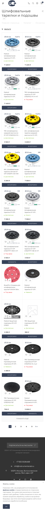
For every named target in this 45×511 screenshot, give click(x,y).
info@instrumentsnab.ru (24, 466)
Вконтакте (14, 479)
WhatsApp (31, 479)
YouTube (25, 479)
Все (36, 426)
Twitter (19, 479)
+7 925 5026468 (23, 462)
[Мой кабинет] (37, 3)
